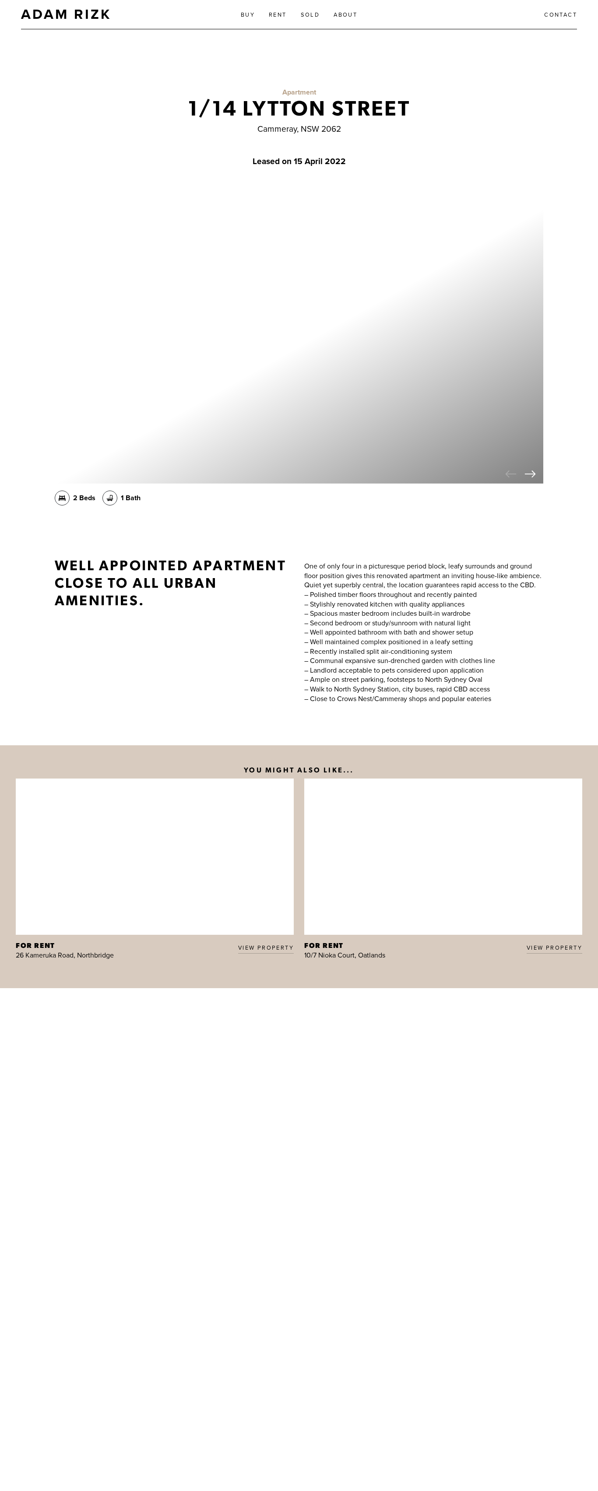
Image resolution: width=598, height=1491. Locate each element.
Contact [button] (560, 15)
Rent (278, 15)
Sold (310, 15)
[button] (511, 474)
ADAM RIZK (66, 14)
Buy (248, 15)
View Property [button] (266, 948)
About (345, 15)
